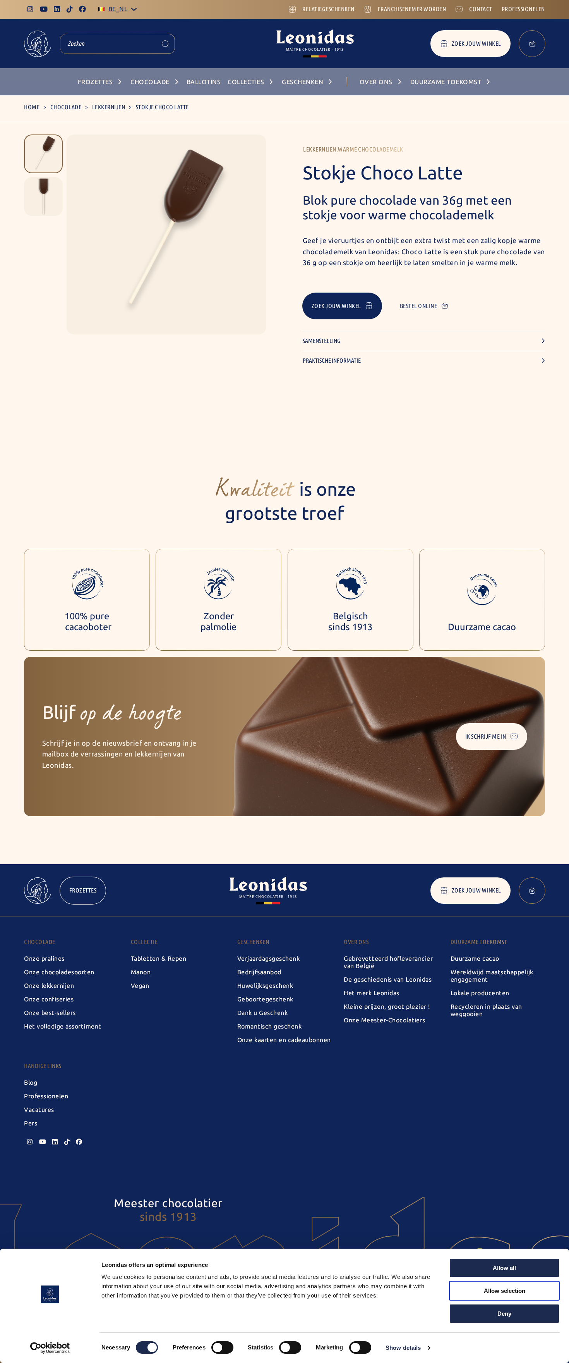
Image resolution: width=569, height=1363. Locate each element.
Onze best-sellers (50, 1013)
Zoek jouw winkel (476, 43)
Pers (30, 1123)
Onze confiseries (49, 999)
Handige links (43, 1066)
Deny (504, 1313)
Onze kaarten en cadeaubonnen (284, 1040)
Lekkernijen (108, 107)
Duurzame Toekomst (479, 942)
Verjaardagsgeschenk (268, 958)
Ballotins (204, 82)
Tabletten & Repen (159, 958)
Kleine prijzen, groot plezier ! (387, 1006)
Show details (403, 1347)
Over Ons (356, 942)
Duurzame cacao (475, 958)
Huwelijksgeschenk (265, 985)
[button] (43, 153)
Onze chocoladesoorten (59, 972)
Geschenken (253, 942)
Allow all (504, 1268)
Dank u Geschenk (262, 1013)
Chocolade (66, 107)
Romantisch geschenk (269, 1026)
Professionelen (46, 1096)
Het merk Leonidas (371, 993)
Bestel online (418, 306)
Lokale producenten (480, 993)
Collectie (144, 942)
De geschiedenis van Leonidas (388, 979)
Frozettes (83, 890)
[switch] (222, 1347)
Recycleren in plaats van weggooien (486, 1010)
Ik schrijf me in (485, 736)
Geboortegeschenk (265, 999)
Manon (141, 972)
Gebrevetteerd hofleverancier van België (388, 962)
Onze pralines (44, 958)
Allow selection (504, 1290)
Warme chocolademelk (370, 149)
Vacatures (39, 1109)
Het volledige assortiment (62, 1026)
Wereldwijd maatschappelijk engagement (492, 975)
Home (31, 107)
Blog (30, 1082)
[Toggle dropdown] (133, 9)
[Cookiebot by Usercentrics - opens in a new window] (50, 1348)
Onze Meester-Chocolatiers (384, 1020)
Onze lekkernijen (49, 985)
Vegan (140, 985)
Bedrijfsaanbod (259, 972)
